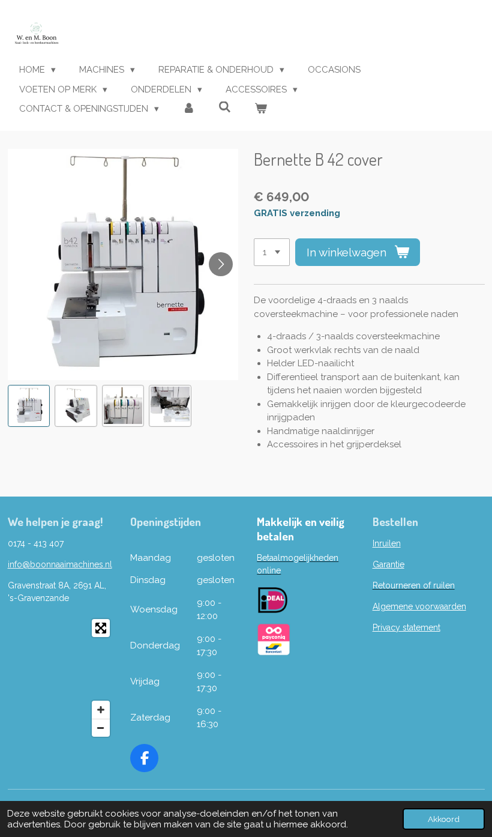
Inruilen (387, 543)
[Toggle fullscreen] (101, 628)
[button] (29, 406)
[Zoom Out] (101, 728)
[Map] (62, 678)
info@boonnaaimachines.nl (60, 564)
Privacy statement (406, 627)
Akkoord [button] (444, 819)
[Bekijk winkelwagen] (260, 109)
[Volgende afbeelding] (221, 264)
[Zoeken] (224, 107)
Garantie (388, 564)
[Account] (188, 109)
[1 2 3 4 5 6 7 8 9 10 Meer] (272, 252)
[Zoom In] (101, 710)
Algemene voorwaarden (419, 606)
